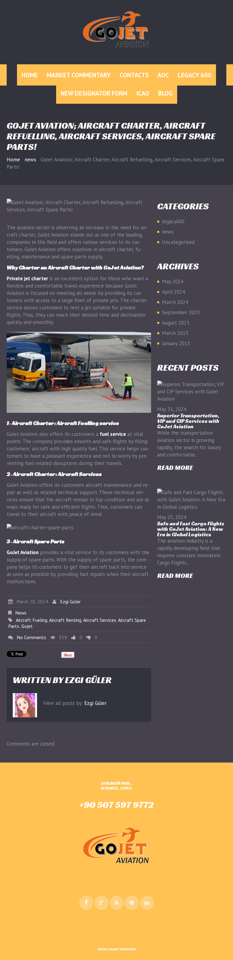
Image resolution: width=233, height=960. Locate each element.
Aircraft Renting (65, 620)
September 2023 (181, 312)
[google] (101, 903)
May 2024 (172, 281)
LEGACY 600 (194, 75)
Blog (165, 93)
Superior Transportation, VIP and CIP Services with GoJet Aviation (188, 421)
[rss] (117, 903)
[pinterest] (132, 903)
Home (30, 75)
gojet (27, 626)
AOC (163, 75)
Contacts (134, 75)
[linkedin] (147, 903)
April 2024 (173, 291)
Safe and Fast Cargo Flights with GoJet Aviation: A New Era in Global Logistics (190, 529)
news (30, 159)
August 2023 (175, 322)
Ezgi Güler (70, 601)
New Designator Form (94, 93)
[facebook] (86, 903)
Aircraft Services (99, 620)
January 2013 (176, 343)
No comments (31, 637)
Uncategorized (178, 242)
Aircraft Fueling (31, 620)
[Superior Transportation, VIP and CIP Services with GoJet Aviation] (191, 392)
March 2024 (175, 302)
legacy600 (173, 221)
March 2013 (175, 333)
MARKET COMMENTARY (79, 75)
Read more (175, 468)
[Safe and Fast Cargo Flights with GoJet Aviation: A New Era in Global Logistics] (191, 499)
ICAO (142, 93)
